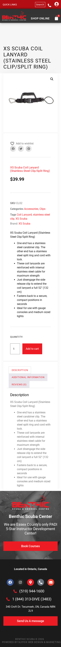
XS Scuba (21, 218)
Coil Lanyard (24, 214)
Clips (42, 208)
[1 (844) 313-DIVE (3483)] (8, 599)
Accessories (31, 208)
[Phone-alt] (40, 582)
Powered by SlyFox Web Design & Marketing (31, 642)
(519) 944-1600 (31, 591)
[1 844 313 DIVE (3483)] (49, 5)
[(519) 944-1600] (15, 591)
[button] (10, 4)
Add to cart (32, 348)
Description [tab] (20, 370)
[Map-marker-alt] (30, 582)
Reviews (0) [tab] (19, 384)
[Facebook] (10, 582)
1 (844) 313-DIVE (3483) (32, 599)
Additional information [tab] (28, 377)
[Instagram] (20, 582)
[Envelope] (50, 582)
